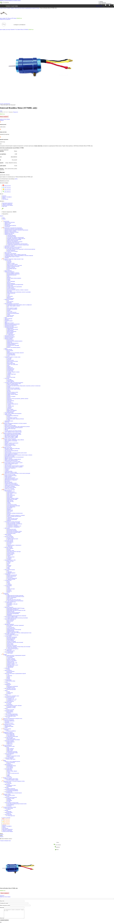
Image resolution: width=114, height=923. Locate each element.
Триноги (9, 809)
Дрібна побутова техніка (10, 795)
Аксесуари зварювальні (9, 720)
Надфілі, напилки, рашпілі (12, 394)
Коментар (2, 918)
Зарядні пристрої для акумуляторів (14, 239)
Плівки (8, 314)
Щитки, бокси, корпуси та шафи (11, 436)
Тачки (8, 295)
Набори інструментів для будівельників (15, 284)
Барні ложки (9, 494)
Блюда (8, 581)
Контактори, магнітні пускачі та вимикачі (13, 247)
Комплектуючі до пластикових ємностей (15, 352)
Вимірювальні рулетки (11, 274)
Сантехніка (7, 378)
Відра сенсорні (10, 749)
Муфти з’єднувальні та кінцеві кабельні (13, 459)
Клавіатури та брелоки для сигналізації (15, 642)
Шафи (8, 775)
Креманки (9, 565)
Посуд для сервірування (12, 578)
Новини (4, 198)
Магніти (9, 282)
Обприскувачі (10, 367)
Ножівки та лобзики (11, 396)
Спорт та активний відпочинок (11, 713)
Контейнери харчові (9, 540)
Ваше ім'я (2, 900)
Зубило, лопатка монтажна (12, 384)
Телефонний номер (4, 903)
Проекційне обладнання (10, 633)
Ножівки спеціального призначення (14, 286)
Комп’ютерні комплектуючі (10, 618)
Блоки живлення (10, 619)
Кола (8, 564)
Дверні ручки (10, 743)
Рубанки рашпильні (11, 293)
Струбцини (9, 407)
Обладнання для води (9, 326)
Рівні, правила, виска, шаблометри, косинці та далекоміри (19, 292)
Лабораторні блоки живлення (13, 242)
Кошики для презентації (12, 574)
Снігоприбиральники (9, 412)
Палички (9, 589)
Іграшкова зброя (8, 679)
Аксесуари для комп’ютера (10, 601)
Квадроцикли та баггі (11, 785)
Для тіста (9, 544)
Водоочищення (10, 380)
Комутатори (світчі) (11, 628)
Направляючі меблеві (11, 765)
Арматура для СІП (8, 449)
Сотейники (9, 557)
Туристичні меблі (8, 814)
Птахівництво (10, 333)
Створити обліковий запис (5, 840)
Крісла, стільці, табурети (12, 771)
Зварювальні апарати (9, 722)
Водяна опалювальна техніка (11, 475)
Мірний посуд (10, 509)
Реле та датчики (8, 252)
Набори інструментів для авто (13, 266)
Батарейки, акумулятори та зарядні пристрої (16, 238)
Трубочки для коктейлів (12, 519)
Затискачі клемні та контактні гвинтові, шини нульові (16, 452)
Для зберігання (10, 541)
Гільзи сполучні (8, 451)
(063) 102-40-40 (7, 189)
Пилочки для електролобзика (13, 313)
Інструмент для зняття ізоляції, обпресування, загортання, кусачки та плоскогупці (23, 385)
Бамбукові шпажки (11, 491)
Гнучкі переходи (10, 640)
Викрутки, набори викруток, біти (14, 383)
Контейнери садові (11, 353)
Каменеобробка (10, 330)
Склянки (9, 566)
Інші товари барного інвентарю (13, 505)
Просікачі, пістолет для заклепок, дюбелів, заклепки (17, 398)
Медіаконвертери (10, 630)
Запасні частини (10, 339)
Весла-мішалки (10, 548)
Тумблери (7, 257)
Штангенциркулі (10, 298)
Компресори (9, 342)
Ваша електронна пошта (5, 905)
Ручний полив (10, 370)
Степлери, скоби (10, 406)
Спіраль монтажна (8, 471)
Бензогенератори (8, 270)
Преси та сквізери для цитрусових (14, 516)
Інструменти (9, 704)
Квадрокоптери (8, 684)
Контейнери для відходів (12, 751)
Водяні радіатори (8, 476)
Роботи (6, 708)
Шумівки (9, 559)
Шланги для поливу (11, 377)
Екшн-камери (10, 653)
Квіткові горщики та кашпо (12, 779)
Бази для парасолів (11, 762)
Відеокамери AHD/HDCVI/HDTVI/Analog (15, 608)
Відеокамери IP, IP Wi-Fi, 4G (13, 609)
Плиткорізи (9, 290)
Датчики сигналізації (11, 641)
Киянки (8, 279)
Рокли (6, 348)
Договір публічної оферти (7, 205)
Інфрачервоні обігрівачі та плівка (11, 478)
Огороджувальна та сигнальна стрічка (12, 461)
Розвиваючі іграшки (9, 710)
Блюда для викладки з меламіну (13, 522)
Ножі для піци (10, 554)
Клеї (8, 300)
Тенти (8, 355)
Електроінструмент (9, 320)
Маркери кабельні (8, 458)
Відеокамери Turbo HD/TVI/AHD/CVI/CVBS (16, 610)
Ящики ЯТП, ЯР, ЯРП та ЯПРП (11, 437)
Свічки (8, 419)
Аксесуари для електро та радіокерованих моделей (15, 655)
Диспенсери (7, 528)
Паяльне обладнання (9, 337)
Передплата (15, 112)
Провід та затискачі (11, 267)
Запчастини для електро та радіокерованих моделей (15, 673)
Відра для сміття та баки (10, 746)
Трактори (7, 787)
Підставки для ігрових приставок (14, 599)
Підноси (9, 512)
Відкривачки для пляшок (12, 499)
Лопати (8, 416)
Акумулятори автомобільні (12, 790)
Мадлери (9, 508)
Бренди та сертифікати (7, 196)
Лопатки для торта (11, 588)
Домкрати (7, 319)
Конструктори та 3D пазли (10, 688)
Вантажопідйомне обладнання (13, 273)
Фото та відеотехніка (9, 651)
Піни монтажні (10, 301)
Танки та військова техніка (10, 716)
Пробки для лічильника (9, 444)
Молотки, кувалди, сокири (12, 392)
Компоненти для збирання (12, 686)
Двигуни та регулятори (12, 660)
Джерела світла (8, 223)
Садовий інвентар (8, 349)
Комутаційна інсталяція (9, 455)
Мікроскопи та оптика (9, 322)
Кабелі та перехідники (11, 597)
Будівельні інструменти (9, 271)
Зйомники (9, 262)
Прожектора (7, 224)
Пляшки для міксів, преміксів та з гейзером (16, 515)
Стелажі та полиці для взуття (13, 773)
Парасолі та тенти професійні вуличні (12, 761)
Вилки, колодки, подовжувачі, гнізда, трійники (14, 439)
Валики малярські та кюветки (13, 272)
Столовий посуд (8, 580)
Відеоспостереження (9, 607)
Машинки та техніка (11, 707)
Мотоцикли (9, 786)
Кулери (8, 623)
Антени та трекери (11, 658)
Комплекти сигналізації (12, 645)
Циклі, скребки (10, 409)
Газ (7, 306)
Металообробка (10, 332)
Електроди (7, 721)
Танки (8, 717)
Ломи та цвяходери (11, 281)
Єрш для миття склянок (12, 504)
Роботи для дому (10, 756)
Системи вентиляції (9, 737)
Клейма (8, 386)
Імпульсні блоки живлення (12, 240)
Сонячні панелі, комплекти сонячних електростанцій (18, 244)
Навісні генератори (11, 788)
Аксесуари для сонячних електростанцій (15, 237)
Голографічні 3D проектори (12, 634)
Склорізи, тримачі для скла (12, 403)
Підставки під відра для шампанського (15, 513)
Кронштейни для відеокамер (13, 613)
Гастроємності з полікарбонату (13, 527)
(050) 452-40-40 (7, 185)
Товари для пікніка (8, 812)
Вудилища (9, 811)
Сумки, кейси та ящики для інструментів (13, 413)
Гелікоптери (7, 668)
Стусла (8, 294)
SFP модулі (9, 626)
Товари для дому (8, 414)
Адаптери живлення (11, 235)
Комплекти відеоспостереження (13, 612)
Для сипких (9, 543)
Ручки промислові (11, 735)
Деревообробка (10, 328)
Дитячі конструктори (11, 689)
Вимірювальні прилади (9, 233)
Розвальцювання (10, 400)
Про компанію (5, 199)
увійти (16, 178)
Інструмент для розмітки (12, 309)
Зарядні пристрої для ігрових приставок (15, 595)
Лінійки (8, 280)
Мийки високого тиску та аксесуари (14, 265)
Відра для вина (10, 500)
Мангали (9, 813)
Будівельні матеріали (9, 299)
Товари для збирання (9, 758)
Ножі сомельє (10, 511)
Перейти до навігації (4, 0)
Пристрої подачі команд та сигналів (12, 248)
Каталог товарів (6, 8)
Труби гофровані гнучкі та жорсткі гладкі (13, 431)
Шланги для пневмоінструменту (13, 347)
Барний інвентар (8, 490)
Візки (8, 276)
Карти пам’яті (10, 598)
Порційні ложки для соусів (12, 538)
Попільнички (10, 577)
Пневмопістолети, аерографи (13, 345)
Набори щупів (10, 285)
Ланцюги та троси (11, 263)
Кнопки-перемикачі (11, 250)
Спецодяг (7, 470)
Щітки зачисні (10, 316)
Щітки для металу (10, 411)
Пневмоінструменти (11, 344)
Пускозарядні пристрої (11, 268)
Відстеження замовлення (7, 203)
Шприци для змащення (12, 410)
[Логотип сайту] (4, 3)
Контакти (4, 195)
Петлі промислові (10, 734)
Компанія (2, 907)
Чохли (8, 269)
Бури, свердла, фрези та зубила (13, 305)
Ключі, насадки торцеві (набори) (13, 388)
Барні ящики (9, 497)
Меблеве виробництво (11, 331)
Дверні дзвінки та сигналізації (11, 440)
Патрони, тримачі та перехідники (11, 442)
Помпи (6, 727)
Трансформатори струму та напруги (12, 256)
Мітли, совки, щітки (11, 759)
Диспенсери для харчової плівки (13, 532)
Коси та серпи (10, 362)
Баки (8, 747)
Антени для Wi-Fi (10, 627)
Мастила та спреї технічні (12, 264)
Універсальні (9, 546)
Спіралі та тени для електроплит (11, 484)
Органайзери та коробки (12, 417)
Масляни (9, 391)
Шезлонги (9, 776)
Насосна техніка (8, 725)
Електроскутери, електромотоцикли (14, 792)
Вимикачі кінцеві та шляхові (10, 231)
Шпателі (9, 297)
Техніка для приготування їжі (11, 797)
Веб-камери (9, 602)
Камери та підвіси (10, 663)
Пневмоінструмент (8, 338)
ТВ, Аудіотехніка (8, 649)
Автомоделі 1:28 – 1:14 (11, 699)
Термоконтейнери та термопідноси (14, 545)
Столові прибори (8, 585)
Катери (8, 677)
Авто (8, 674)
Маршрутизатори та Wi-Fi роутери (14, 629)
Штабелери (7, 422)
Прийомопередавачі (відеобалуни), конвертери (16, 615)
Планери (9, 693)
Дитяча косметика (10, 671)
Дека (8, 570)
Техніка (8, 375)
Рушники (7, 729)
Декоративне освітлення (10, 222)
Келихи (8, 563)
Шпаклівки (9, 302)
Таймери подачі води (11, 374)
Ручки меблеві (10, 767)
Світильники (7, 226)
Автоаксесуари (8, 260)
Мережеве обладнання (9, 624)
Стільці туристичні (11, 815)
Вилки (8, 586)
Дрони (8, 676)
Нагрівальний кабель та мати (11, 483)
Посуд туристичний (9, 808)
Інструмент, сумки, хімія (12, 662)
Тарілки (8, 583)
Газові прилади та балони (10, 477)
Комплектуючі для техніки (12, 361)
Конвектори (7, 480)
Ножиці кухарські (10, 553)
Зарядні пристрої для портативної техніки (15, 596)
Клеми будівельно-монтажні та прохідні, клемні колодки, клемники (18, 454)
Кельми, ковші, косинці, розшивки (14, 278)
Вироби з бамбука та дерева (12, 498)
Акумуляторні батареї (11, 236)
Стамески (9, 404)
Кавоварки (9, 805)
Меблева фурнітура (9, 764)
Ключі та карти (10, 643)
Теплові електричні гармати (10, 487)
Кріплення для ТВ (10, 650)
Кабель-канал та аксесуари (10, 425)
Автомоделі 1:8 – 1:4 (11, 700)
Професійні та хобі (11, 687)
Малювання (9, 672)
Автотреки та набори (11, 706)
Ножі (8, 365)
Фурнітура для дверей (9, 740)
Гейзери (8, 502)
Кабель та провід (8, 424)
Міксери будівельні (11, 283)
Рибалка (6, 810)
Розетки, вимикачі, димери (10, 445)
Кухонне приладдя (8, 547)
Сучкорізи (9, 372)
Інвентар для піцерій (9, 536)
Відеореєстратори (10, 611)
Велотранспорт (8, 782)
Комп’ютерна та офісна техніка (11, 616)
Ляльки (6, 694)
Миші (8, 606)
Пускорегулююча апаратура (10, 225)
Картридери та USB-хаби (12, 603)
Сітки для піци (10, 539)
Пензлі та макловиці (11, 288)
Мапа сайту (4, 206)
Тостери (8, 801)
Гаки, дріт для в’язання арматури (11, 450)
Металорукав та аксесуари (10, 428)
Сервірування (7, 573)
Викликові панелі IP (11, 638)
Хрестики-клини (10, 315)
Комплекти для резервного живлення (14, 241)
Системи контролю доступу (12, 648)
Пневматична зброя (11, 680)
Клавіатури (9, 605)
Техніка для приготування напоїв (11, 802)
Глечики (9, 562)
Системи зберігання (11, 354)
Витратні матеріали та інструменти (12, 303)
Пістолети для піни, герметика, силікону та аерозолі (17, 289)
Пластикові (9, 535)
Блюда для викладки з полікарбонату (14, 523)
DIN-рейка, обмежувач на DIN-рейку (12, 448)
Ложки (8, 587)
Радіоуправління (10, 666)
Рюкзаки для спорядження (10, 467)
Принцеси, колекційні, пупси (13, 695)
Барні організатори (11, 495)
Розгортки (9, 401)
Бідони (8, 351)
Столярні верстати (11, 334)
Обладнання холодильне (10, 336)
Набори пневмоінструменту (12, 343)
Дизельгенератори (8, 318)
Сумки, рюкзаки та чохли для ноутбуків (15, 600)
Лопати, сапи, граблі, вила (12, 364)
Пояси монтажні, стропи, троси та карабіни (13, 466)
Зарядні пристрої (10, 661)
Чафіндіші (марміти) (11, 572)
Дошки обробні (8, 534)
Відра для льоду (10, 501)
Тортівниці (9, 584)
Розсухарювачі (10, 402)
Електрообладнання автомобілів (11, 789)
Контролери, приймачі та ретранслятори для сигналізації (18, 646)
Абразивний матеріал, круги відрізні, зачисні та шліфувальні (19, 304)
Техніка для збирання (9, 753)
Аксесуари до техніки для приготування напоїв (16, 803)
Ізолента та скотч (8, 464)
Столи (8, 774)
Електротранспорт (8, 791)
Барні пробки (10, 496)
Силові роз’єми (8, 446)
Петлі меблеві (10, 766)
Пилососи (9, 754)
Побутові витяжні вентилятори (13, 739)
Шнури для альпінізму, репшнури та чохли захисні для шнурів (17, 473)
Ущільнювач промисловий (12, 736)
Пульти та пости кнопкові (12, 251)
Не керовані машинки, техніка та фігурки (13, 705)
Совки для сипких (11, 556)
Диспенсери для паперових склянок (14, 531)
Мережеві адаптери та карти (13, 631)
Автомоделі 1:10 (10, 698)
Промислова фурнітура (9, 733)
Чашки (8, 568)
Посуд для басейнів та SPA (10, 560)
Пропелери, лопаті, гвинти (12, 664)
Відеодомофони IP (11, 639)
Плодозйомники (10, 369)
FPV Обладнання (10, 656)
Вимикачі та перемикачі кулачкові (11, 232)
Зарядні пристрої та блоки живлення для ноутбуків (17, 617)
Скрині (8, 772)
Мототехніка (7, 784)
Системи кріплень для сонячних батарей (13, 430)
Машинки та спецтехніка (10, 696)
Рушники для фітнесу (11, 730)
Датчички (9, 359)
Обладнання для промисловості (11, 327)
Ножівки (9, 366)
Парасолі (9, 763)
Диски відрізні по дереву (12, 307)
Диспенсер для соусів (11, 529)
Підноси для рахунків (11, 576)
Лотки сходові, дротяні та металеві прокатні (14, 427)
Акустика (9, 703)
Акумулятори (10, 657)
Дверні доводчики (11, 741)
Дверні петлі (9, 742)
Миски (8, 582)
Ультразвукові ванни (9, 420)
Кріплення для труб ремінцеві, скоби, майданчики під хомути (17, 426)
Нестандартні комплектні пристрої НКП (13, 434)
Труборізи (9, 408)
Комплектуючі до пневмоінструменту (14, 341)
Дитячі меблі (9, 769)
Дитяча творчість (8, 670)
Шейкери (9, 520)
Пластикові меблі (8, 768)
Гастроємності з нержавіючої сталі (14, 525)
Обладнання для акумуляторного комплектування (17, 243)
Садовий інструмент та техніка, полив (12, 357)
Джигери (9, 503)
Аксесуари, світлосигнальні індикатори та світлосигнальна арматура (21, 249)
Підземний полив (10, 368)
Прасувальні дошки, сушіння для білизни (15, 418)
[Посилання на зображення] (6, 209)
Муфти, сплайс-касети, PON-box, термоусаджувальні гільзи (19, 632)
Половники (9, 590)
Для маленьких (10, 711)
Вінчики (9, 549)
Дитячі (8, 669)
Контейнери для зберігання (12, 415)
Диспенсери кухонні (11, 533)
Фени (8, 796)
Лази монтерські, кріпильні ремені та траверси (14, 465)
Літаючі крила (10, 692)
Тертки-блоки (10, 296)
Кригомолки (9, 507)
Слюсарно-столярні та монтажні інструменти (14, 382)
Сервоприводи (10, 667)
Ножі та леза (9, 311)
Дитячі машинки (10, 701)
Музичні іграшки (8, 702)
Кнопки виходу (10, 644)
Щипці (8, 592)
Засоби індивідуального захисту (11, 463)
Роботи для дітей (10, 709)
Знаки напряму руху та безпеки (11, 453)
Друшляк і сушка (10, 550)
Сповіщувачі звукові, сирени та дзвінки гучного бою (15, 254)
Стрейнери (9, 517)
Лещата (8, 390)
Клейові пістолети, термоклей (13, 387)
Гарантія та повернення (7, 204)
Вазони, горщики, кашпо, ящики (11, 778)
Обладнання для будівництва (11, 325)
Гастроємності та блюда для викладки (12, 521)
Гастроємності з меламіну (12, 524)
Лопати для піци (10, 537)
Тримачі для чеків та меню (12, 518)
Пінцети (9, 397)
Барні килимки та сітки (12, 492)
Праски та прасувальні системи (13, 755)
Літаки (8, 678)
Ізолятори (7, 441)
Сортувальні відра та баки (12, 752)
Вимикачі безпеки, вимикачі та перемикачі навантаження (16, 229)
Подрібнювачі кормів (9, 726)
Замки (6, 321)
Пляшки (8, 555)
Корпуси (9, 622)
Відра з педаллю (10, 748)
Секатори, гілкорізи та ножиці (13, 371)
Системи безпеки (8, 635)
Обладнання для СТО (9, 335)
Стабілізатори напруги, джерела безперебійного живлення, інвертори (19, 255)
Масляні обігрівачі (8, 482)
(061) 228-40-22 (7, 191)
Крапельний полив (11, 363)
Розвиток (9, 712)
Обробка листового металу (12, 329)
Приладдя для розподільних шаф (11, 435)
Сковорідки (9, 571)
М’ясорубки (9, 800)
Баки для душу (10, 350)
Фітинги (9, 346)
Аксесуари (9, 261)
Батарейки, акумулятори (12, 637)
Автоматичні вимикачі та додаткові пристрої (14, 228)
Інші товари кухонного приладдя (13, 551)
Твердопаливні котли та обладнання (12, 485)
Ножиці (8, 310)
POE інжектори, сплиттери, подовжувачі (15, 625)
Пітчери (8, 514)
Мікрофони (9, 614)
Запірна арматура (10, 381)
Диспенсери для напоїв (12, 530)
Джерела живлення (9, 234)
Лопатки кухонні (10, 552)
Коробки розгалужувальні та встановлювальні (14, 457)
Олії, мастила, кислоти (11, 312)
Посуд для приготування (10, 569)
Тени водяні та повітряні (10, 486)
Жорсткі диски (10, 621)
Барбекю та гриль (10, 798)
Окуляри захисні (10, 287)
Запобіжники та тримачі (9, 245)
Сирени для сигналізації (12, 647)
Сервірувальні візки (11, 579)
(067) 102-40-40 (7, 187)
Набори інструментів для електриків (12, 323)
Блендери (9, 799)
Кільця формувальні (11, 506)
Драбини (9, 277)
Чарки (8, 567)
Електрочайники (10, 804)
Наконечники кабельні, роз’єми (11, 460)
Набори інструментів (11, 393)
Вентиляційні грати (11, 738)
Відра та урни (10, 750)
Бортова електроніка (11, 659)
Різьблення (9, 399)
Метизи (6, 429)
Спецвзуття (7, 469)
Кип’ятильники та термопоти (11, 479)
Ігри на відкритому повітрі (12, 715)
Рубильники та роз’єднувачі (10, 253)
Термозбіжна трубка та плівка (11, 472)
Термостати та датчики (9, 488)
